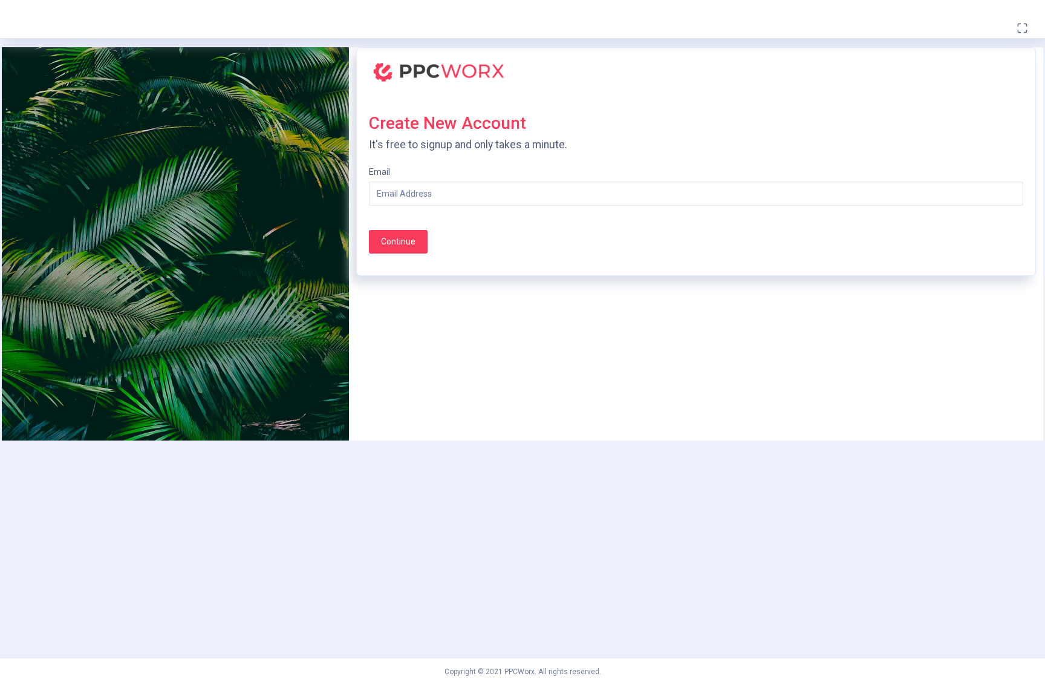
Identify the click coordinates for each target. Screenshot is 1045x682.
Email (379, 172)
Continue (398, 241)
